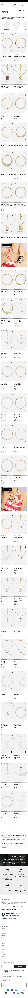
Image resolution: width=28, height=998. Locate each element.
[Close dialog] (27, 492)
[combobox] (21, 500)
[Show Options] (26, 500)
